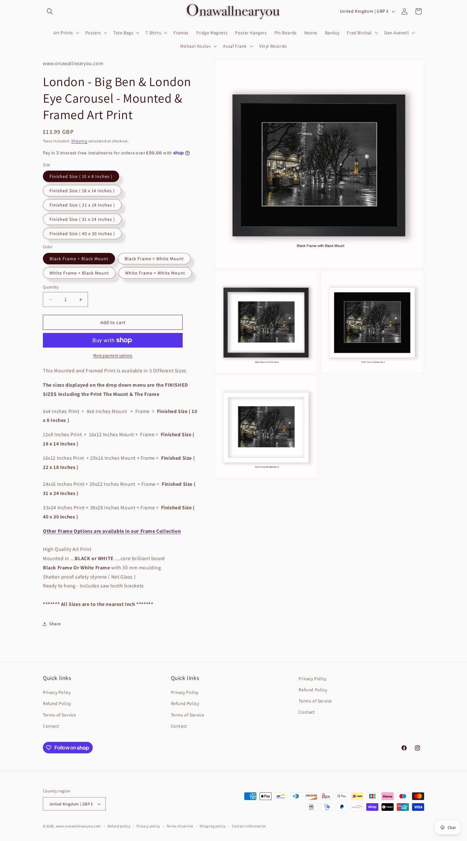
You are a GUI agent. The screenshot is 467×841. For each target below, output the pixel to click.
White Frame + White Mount (155, 273)
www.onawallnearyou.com (78, 826)
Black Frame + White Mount (154, 258)
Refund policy (119, 826)
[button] (50, 11)
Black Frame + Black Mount (79, 258)
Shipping (79, 141)
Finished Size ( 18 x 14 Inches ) (82, 190)
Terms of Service (59, 715)
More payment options (112, 355)
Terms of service (179, 826)
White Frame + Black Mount (79, 273)
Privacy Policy (57, 692)
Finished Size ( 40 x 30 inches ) (82, 233)
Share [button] (55, 624)
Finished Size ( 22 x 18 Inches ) (82, 205)
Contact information (249, 826)
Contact (51, 726)
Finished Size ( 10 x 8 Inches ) (81, 176)
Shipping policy (213, 826)
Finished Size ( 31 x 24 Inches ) (82, 219)
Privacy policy (148, 826)
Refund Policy (57, 703)
